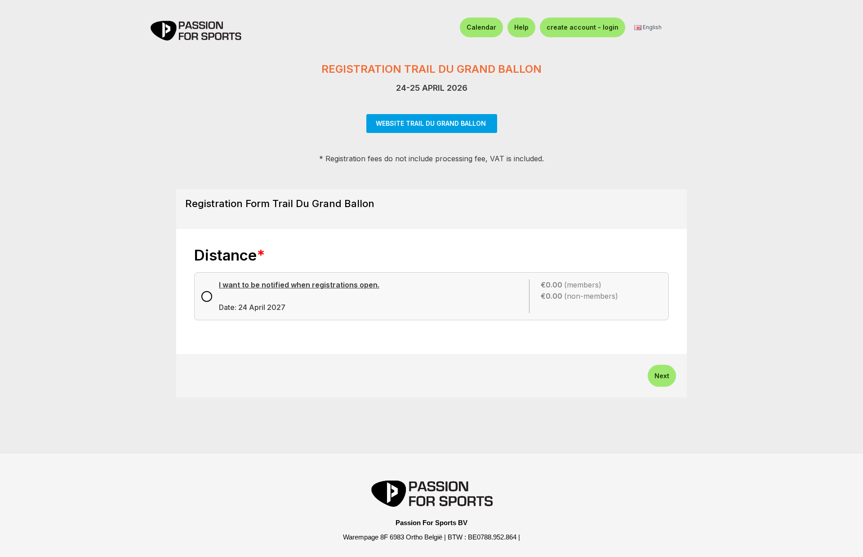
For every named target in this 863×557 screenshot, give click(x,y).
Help (521, 27)
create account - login (582, 27)
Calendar (481, 27)
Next (661, 376)
